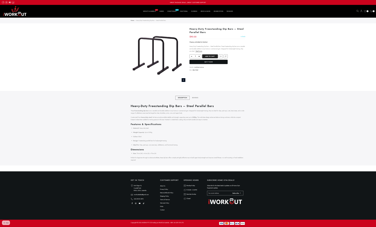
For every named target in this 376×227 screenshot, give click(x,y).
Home (132, 20)
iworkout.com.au (199, 67)
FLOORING (194, 11)
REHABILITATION (218, 11)
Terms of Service (165, 200)
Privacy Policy (164, 189)
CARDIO (161, 11)
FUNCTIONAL (184, 11)
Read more (198, 51)
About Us (162, 186)
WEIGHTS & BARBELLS (150, 10)
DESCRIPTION (182, 98)
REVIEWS (195, 98)
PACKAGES (230, 11)
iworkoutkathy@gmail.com (141, 195)
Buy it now (209, 62)
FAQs (161, 206)
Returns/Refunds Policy (166, 193)
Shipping (191, 42)
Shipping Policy (164, 196)
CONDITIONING (172, 10)
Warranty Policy (164, 203)
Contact (162, 210)
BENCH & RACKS (205, 11)
